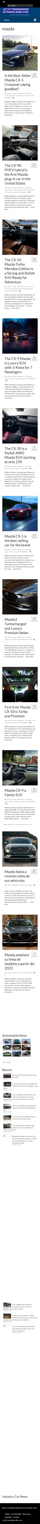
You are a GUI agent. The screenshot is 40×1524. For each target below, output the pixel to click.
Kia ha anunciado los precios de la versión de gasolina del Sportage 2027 (19, 1108)
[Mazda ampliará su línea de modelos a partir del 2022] (20, 932)
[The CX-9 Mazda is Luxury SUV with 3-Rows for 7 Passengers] (20, 336)
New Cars (24, 95)
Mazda (20, 824)
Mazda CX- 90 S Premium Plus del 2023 (19, 190)
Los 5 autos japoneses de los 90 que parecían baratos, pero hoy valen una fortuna (23, 1328)
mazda (6, 95)
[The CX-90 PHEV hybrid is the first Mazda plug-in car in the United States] (20, 143)
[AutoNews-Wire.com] (20, 10)
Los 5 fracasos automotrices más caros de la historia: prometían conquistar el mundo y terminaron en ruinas (19, 1097)
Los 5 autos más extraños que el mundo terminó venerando (23, 1118)
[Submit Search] (8, 5)
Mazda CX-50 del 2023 (20, 289)
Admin (9, 885)
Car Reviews (28, 93)
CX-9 (16, 824)
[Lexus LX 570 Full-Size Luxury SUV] (26, 1047)
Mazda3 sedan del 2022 (15, 639)
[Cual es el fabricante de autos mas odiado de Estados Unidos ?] (16, 1054)
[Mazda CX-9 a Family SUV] (20, 767)
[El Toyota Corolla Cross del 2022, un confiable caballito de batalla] (7, 1047)
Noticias (30, 885)
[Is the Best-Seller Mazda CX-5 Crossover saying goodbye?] (20, 53)
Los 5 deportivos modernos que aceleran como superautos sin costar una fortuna (19, 1127)
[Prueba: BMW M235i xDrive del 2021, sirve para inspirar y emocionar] (16, 1041)
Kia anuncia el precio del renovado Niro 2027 (24, 1076)
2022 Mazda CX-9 (9, 824)
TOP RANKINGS (22, 192)
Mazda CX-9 (12, 378)
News (28, 95)
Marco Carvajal (12, 93)
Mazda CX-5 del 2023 (14, 95)
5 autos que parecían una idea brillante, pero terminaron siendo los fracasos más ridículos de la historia (20, 1317)
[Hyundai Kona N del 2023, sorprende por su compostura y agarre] (26, 1041)
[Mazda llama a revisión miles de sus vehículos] (20, 849)
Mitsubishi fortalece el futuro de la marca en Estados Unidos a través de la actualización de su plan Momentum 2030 (24, 1139)
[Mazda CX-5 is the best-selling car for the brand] (20, 513)
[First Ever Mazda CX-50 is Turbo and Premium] (20, 684)
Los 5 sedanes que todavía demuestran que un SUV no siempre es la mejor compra (17, 1306)
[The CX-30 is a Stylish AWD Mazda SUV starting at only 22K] (20, 426)
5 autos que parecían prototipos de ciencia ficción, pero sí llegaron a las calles (20, 1086)
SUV (30, 824)
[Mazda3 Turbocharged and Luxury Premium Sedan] (20, 596)
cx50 (8, 289)
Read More (8, 115)
